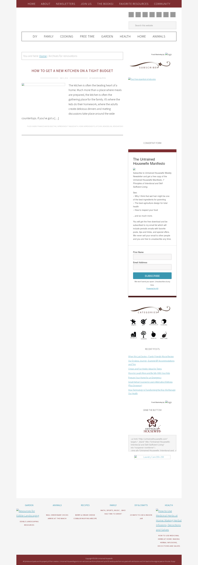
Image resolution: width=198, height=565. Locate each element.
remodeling (107, 126)
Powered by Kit (152, 288)
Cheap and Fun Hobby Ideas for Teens (145, 368)
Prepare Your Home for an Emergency (144, 377)
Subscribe (152, 276)
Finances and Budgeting (47, 126)
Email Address (140, 262)
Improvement (62, 126)
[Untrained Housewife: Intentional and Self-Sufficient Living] (152, 433)
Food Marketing (156, 54)
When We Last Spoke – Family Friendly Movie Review (151, 356)
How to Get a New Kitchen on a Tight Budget (72, 70)
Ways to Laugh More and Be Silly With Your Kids (149, 373)
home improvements (87, 126)
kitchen (99, 126)
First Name (138, 252)
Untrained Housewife (54, 20)
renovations (118, 126)
